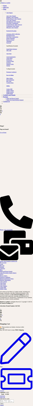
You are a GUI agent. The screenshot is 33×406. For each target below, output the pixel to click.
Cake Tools (8, 53)
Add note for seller (4, 399)
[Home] (16, 311)
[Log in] (1, 106)
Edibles (8, 86)
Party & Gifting (10, 75)
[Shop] (16, 313)
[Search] (16, 108)
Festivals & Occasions (11, 30)
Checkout (2, 396)
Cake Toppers (9, 12)
